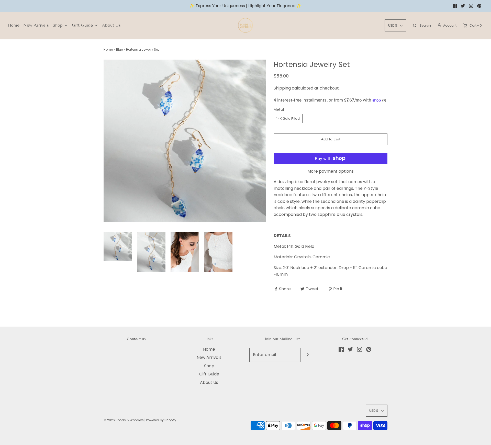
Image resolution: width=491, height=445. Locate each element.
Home (13, 25)
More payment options (330, 171)
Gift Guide (209, 374)
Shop (209, 366)
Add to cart (330, 139)
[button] (118, 246)
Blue (119, 49)
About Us (111, 25)
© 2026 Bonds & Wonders (124, 420)
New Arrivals (36, 25)
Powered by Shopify (161, 420)
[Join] (307, 355)
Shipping (282, 88)
